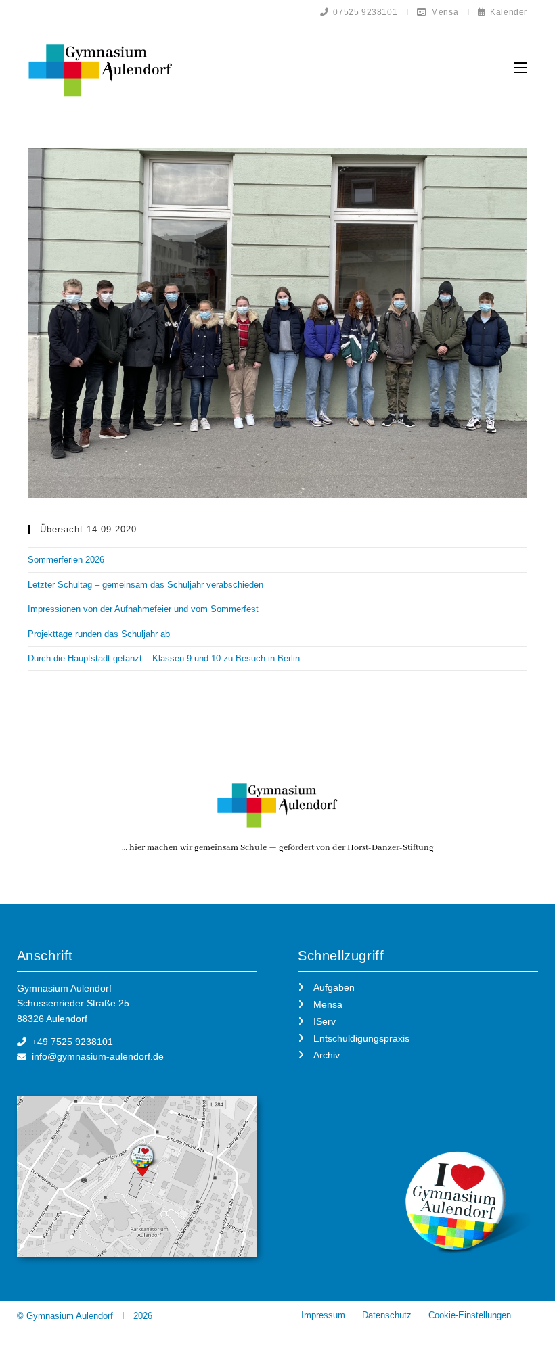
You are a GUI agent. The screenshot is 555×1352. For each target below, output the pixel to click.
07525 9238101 (363, 12)
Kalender (506, 12)
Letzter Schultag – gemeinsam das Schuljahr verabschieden (145, 585)
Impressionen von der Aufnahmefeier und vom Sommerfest (143, 609)
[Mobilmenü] (520, 68)
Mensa (442, 12)
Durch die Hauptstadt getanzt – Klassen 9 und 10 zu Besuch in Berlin (164, 658)
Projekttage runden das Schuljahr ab (99, 634)
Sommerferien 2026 (66, 560)
